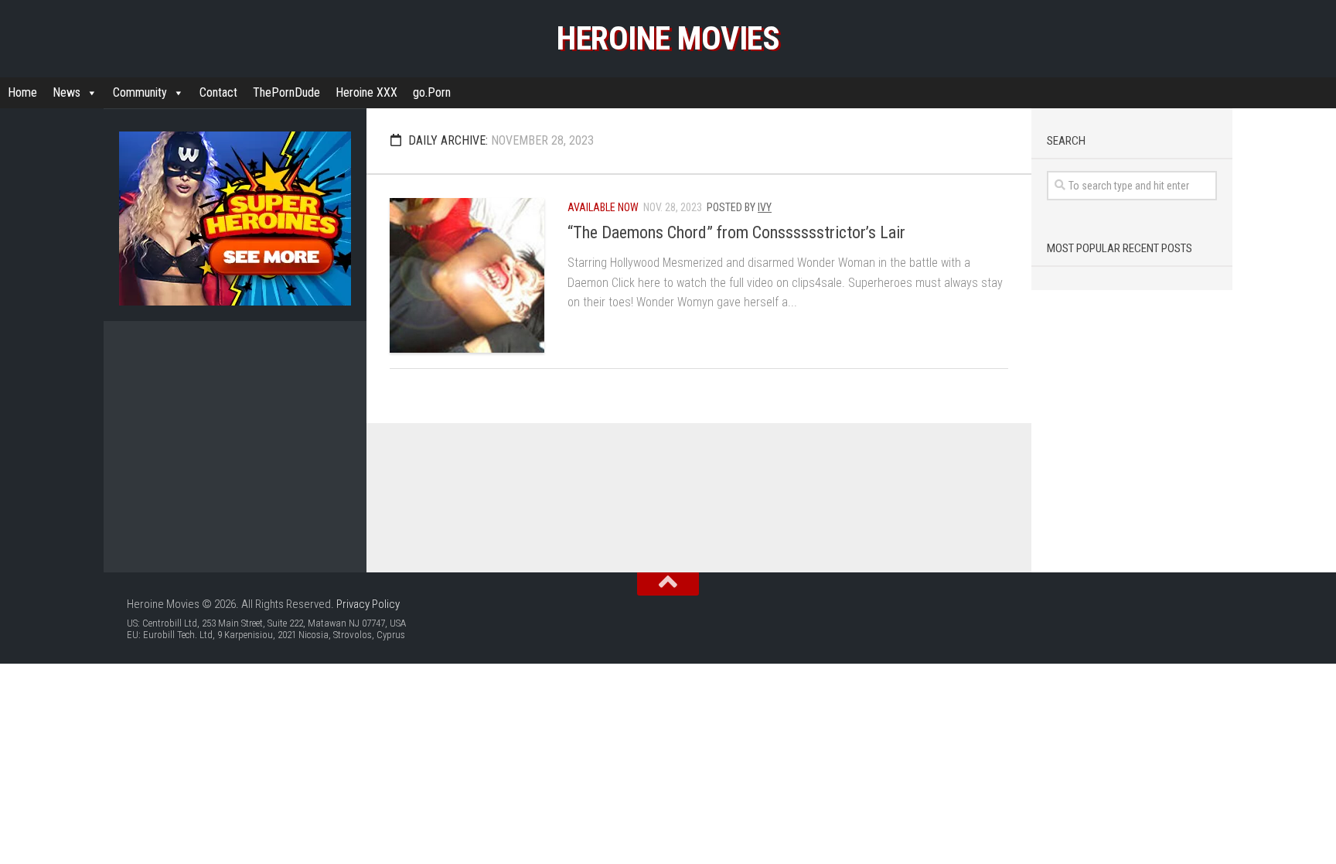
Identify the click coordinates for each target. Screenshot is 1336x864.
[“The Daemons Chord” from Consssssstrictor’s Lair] (467, 275)
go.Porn (432, 92)
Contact (218, 92)
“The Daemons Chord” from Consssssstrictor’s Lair (736, 232)
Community (140, 92)
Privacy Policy (368, 604)
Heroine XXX (366, 92)
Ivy (765, 207)
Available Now (603, 207)
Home (22, 92)
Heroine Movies (668, 38)
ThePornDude (286, 92)
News (66, 92)
